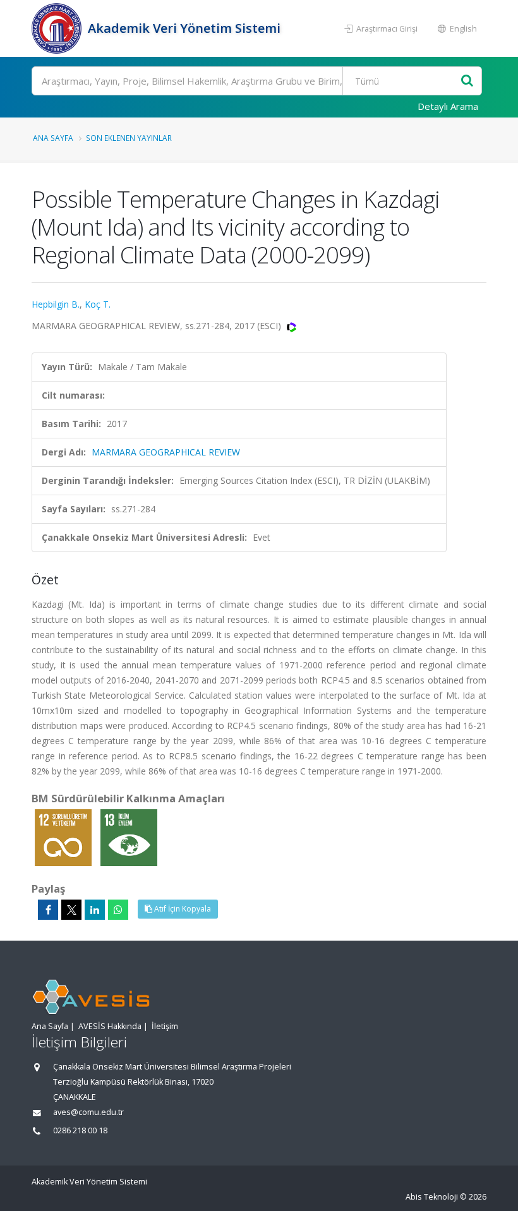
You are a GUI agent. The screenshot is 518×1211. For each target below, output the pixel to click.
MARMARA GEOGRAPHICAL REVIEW (166, 452)
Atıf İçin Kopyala (181, 908)
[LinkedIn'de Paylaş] (95, 910)
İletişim (165, 1026)
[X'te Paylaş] (71, 910)
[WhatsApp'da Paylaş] (118, 910)
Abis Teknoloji (432, 1196)
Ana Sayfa (53, 138)
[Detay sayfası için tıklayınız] (64, 837)
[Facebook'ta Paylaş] (48, 910)
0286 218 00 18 (80, 1130)
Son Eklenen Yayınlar (129, 138)
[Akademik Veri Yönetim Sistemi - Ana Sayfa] (58, 28)
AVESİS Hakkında (110, 1026)
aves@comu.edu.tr (88, 1112)
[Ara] (467, 81)
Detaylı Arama (448, 106)
